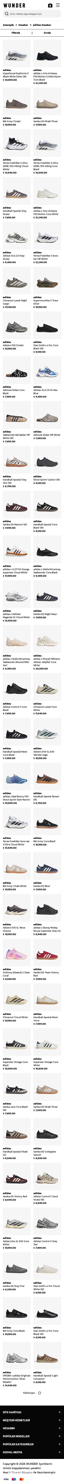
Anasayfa (8, 25)
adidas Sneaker (42, 25)
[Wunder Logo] (14, 5)
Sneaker (23, 25)
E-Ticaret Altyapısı (21, 1472)
